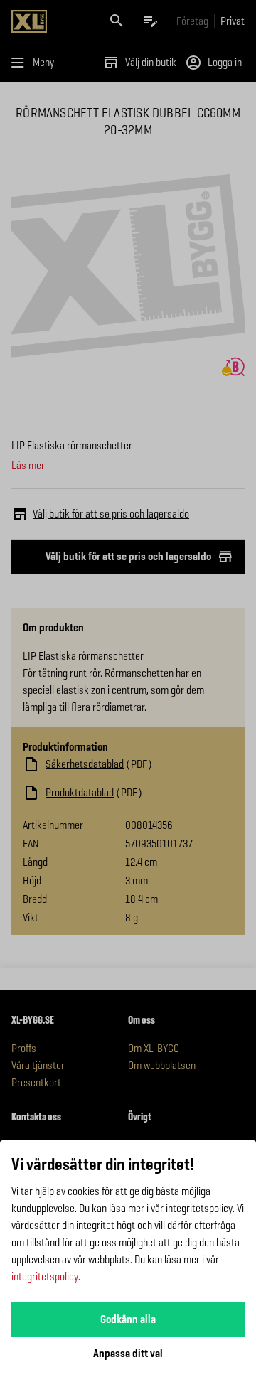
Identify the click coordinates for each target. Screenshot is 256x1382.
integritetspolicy (44, 1276)
